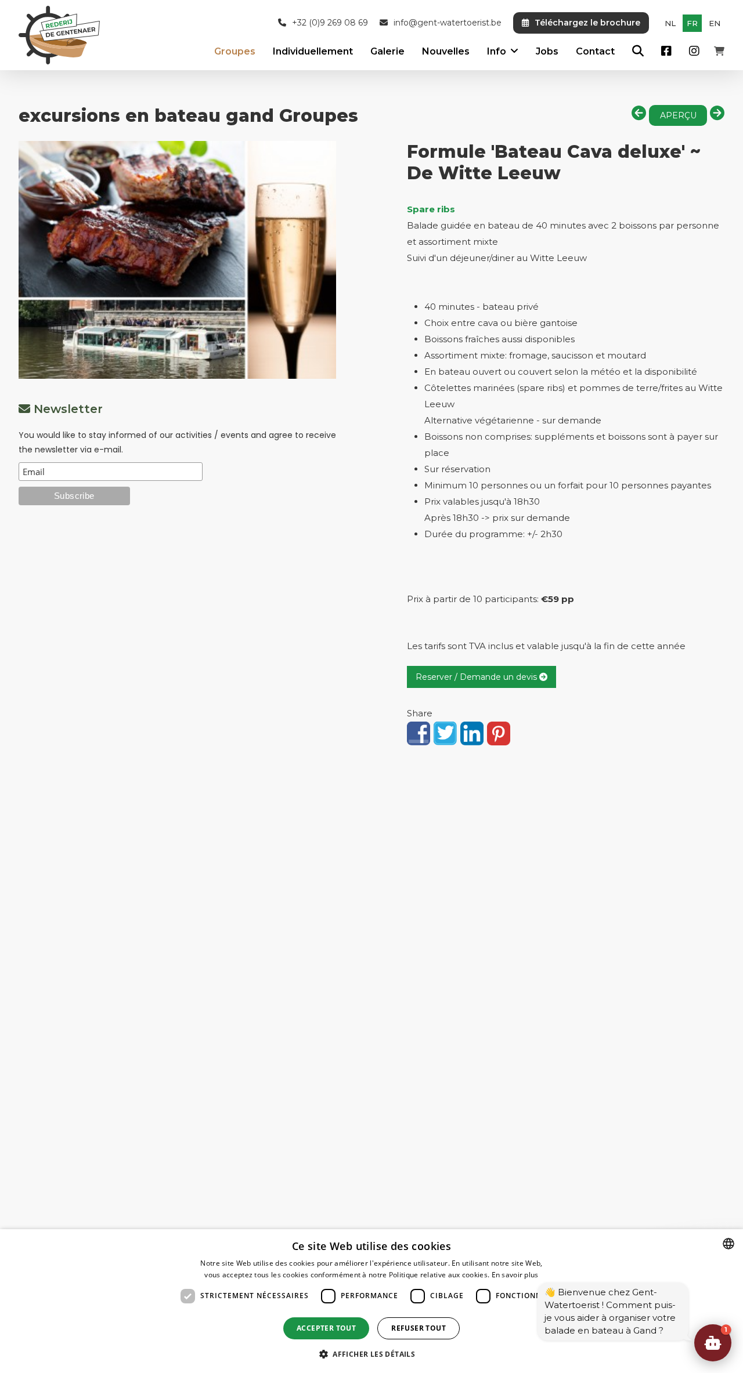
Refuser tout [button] (418, 1328)
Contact (595, 51)
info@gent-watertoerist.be (448, 23)
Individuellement (313, 51)
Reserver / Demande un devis (477, 677)
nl (670, 23)
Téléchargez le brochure (587, 22)
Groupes (234, 51)
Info (496, 51)
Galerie (387, 51)
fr (692, 23)
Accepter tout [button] (326, 1328)
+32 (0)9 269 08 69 (330, 23)
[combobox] (728, 1243)
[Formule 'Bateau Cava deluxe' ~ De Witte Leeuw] (177, 260)
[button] (712, 1342)
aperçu (678, 115)
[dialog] (371, 1301)
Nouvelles (446, 51)
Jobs (547, 51)
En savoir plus (515, 1275)
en (714, 23)
